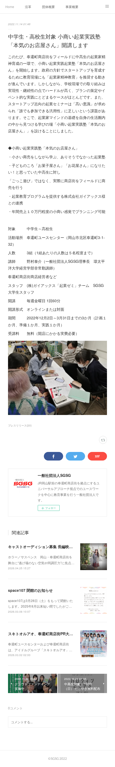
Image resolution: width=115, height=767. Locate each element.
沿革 (28, 6)
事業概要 (72, 6)
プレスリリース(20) (20, 425)
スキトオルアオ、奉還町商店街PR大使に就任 (46, 633)
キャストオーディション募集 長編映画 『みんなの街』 (55, 546)
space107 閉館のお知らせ (30, 590)
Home (9, 6)
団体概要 (48, 6)
